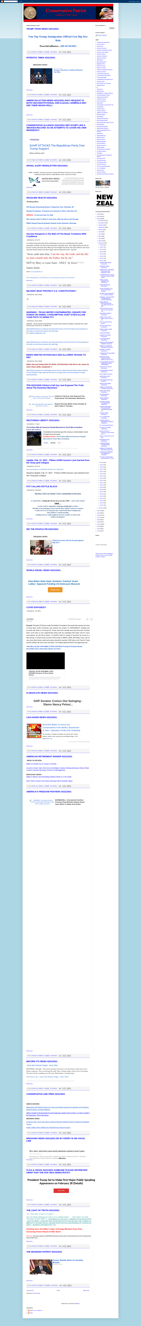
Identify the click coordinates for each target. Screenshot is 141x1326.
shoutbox (102, 556)
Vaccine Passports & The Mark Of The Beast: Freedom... (106, 290)
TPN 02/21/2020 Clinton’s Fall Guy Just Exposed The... (106, 310)
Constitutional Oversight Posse (105, 79)
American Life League (102, 52)
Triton (31, 1313)
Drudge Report (101, 85)
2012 (98, 528)
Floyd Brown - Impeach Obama (105, 93)
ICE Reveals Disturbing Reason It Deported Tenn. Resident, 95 (50, 207)
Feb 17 (102, 469)
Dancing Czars (101, 81)
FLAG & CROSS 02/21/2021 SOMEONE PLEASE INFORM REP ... (107, 363)
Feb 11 (102, 482)
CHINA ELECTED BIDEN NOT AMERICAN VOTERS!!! (106, 453)
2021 (98, 218)
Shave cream (104, 555)
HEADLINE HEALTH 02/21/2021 (41, 198)
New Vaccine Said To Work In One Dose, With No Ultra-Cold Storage (52, 219)
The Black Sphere (101, 151)
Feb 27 (102, 247)
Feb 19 (102, 465)
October (101, 225)
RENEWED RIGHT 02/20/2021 (104, 440)
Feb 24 (102, 254)
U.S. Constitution (101, 168)
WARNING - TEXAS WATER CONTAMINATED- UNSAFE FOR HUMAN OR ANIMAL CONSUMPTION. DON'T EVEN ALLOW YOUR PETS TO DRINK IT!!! (56, 314)
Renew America (101, 139)
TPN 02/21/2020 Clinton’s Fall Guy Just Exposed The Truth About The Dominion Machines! (55, 386)
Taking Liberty (100, 147)
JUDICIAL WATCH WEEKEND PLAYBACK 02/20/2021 (106, 422)
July (100, 231)
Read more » (29, 90)
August (100, 229)
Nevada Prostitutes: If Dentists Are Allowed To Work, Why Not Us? (51, 211)
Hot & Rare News (101, 99)
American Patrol (101, 54)
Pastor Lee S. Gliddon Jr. (36, 1310)
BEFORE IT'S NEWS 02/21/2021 (41, 1061)
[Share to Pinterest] (70, 52)
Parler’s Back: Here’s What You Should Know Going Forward (48, 1128)
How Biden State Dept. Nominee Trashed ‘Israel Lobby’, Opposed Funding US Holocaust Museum (54, 582)
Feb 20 (102, 462)
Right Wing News (101, 141)
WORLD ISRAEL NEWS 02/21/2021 (43, 570)
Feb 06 (102, 494)
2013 (98, 526)
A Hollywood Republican (103, 42)
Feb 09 (102, 487)
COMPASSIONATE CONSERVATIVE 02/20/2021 (105, 445)
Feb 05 (102, 496)
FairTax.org (100, 89)
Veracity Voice (100, 170)
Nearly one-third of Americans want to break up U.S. (107, 432)
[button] (87, 619)
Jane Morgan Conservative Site (105, 105)
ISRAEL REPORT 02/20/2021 (104, 398)
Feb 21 (102, 260)
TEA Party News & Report (103, 149)
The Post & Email (101, 164)
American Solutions (102, 56)
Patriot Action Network (102, 128)
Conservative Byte (101, 77)
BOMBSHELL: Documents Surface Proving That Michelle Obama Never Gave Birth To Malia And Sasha (70, 802)
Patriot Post (100, 133)
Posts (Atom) (36, 1293)
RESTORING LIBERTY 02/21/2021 (42, 420)
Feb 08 (102, 489)
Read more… (49, 738)
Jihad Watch (100, 107)
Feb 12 (102, 480)
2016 (98, 519)
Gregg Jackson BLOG (102, 97)
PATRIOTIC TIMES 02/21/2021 (40, 57)
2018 (98, 515)
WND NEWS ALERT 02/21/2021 (105, 377)
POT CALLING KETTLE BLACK (41, 486)
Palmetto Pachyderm (102, 126)
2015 (98, 522)
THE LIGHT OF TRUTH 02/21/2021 (42, 1210)
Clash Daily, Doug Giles (103, 73)
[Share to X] (66, 52)
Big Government (101, 65)
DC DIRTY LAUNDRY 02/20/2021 (105, 428)
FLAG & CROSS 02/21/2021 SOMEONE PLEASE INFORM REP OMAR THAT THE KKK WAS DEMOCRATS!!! (57, 1171)
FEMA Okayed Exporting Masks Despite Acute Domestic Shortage (51, 223)
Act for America (101, 44)
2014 (98, 524)
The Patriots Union (102, 162)
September (102, 227)
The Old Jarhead (101, 160)
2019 (98, 513)
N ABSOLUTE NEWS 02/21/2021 (42, 693)
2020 (98, 510)
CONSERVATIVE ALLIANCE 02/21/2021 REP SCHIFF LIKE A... (107, 276)
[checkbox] (83, 619)
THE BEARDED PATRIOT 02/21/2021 (44, 1252)
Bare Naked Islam (101, 62)
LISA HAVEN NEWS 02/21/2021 (41, 717)
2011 (98, 531)
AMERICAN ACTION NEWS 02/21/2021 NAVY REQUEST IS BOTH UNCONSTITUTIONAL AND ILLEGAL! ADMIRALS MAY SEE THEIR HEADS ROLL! (56, 103)
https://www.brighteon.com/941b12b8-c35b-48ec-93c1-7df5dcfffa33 (44, 469)
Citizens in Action (101, 71)
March (100, 240)
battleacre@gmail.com (37, 333)
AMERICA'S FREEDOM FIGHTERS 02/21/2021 (48, 791)
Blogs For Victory (101, 67)
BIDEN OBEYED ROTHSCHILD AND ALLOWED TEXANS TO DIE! (106, 304)
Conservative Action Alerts (103, 75)
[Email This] (63, 52)
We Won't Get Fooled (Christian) (105, 174)
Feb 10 (102, 485)
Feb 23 (102, 256)
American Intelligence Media (104, 50)
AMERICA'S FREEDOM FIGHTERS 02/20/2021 (106, 449)
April (100, 238)
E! (97, 87)
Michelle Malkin (101, 114)
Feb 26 (102, 249)
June (100, 234)
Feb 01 (102, 505)
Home (58, 1290)
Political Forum (101, 137)
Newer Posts (30, 1290)
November (101, 223)
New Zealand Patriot (102, 120)
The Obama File (101, 158)
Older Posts (86, 1290)
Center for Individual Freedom (104, 69)
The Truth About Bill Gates (106, 425)
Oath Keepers (100, 124)
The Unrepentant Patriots (103, 166)
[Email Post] (59, 51)
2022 (98, 216)
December (101, 220)
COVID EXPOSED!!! (36, 607)
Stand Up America (101, 145)
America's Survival (101, 48)
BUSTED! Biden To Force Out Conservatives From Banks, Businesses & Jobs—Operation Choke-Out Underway (61, 727)
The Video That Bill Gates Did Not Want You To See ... (107, 458)
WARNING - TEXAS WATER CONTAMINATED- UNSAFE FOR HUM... (107, 298)
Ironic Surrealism (101, 101)
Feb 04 (102, 498)
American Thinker (101, 58)
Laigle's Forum (101, 108)
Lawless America (101, 110)
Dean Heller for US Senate (104, 83)
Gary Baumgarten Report (103, 95)
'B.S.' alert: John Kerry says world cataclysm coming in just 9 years (57, 1151)
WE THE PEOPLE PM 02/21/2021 (42, 529)
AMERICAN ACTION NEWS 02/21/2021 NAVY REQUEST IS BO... (107, 271)
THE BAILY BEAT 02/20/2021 (104, 413)
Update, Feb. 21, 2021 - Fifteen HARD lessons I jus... (106, 318)
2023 (98, 214)
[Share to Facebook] (68, 52)
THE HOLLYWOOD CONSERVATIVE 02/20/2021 (105, 403)
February (101, 243)
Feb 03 (102, 500)
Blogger (77, 1303)
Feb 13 (102, 478)
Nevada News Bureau (102, 118)
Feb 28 (102, 245)
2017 (98, 517)
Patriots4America (101, 135)
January (101, 508)
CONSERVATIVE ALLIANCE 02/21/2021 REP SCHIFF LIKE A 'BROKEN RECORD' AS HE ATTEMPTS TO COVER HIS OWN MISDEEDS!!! (56, 127)
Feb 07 (102, 491)
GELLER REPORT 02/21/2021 (104, 395)
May (100, 236)
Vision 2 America (101, 172)
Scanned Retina (101, 143)
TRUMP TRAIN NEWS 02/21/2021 (42, 29)
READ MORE (61, 1190)
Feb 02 (102, 503)
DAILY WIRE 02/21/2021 (106, 374)
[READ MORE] (68, 46)
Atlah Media (100, 60)
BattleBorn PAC (101, 64)
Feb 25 (102, 251)
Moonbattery (100, 116)
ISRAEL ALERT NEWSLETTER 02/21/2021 (47, 165)
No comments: (53, 51)
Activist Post (100, 46)
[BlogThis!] (65, 52)
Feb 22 (102, 258)
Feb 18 (102, 467)
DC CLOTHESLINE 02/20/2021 (105, 417)
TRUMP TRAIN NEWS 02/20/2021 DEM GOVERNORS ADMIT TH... (106, 409)
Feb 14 (102, 476)
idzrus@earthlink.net (36, 271)
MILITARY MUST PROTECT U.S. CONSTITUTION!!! (51, 291)
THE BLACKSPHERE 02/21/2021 (105, 384)
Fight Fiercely (100, 91)
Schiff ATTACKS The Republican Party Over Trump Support (57, 147)
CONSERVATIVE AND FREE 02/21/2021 (45, 1094)
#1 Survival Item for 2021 (43, 215)
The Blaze (99, 153)
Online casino (99, 553)
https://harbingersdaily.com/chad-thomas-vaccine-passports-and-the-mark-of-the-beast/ (50, 277)
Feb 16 (102, 471)
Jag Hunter (100, 103)
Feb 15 (102, 473)
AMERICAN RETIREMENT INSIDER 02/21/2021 (49, 756)
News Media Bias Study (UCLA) (105, 122)
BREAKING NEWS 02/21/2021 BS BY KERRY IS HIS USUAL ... (107, 358)
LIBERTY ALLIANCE (102, 112)
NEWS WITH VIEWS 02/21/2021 (105, 391)
